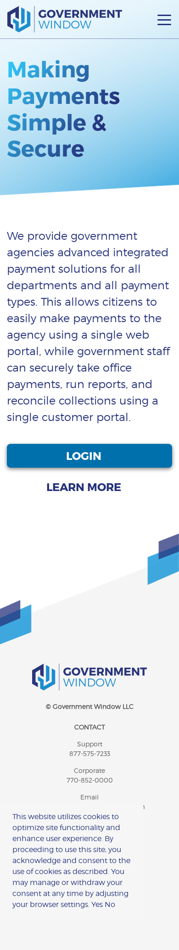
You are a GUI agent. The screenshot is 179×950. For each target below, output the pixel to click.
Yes (97, 904)
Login (85, 455)
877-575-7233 (89, 753)
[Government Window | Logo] (64, 19)
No (110, 904)
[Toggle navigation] (164, 19)
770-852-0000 (90, 780)
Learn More (85, 486)
